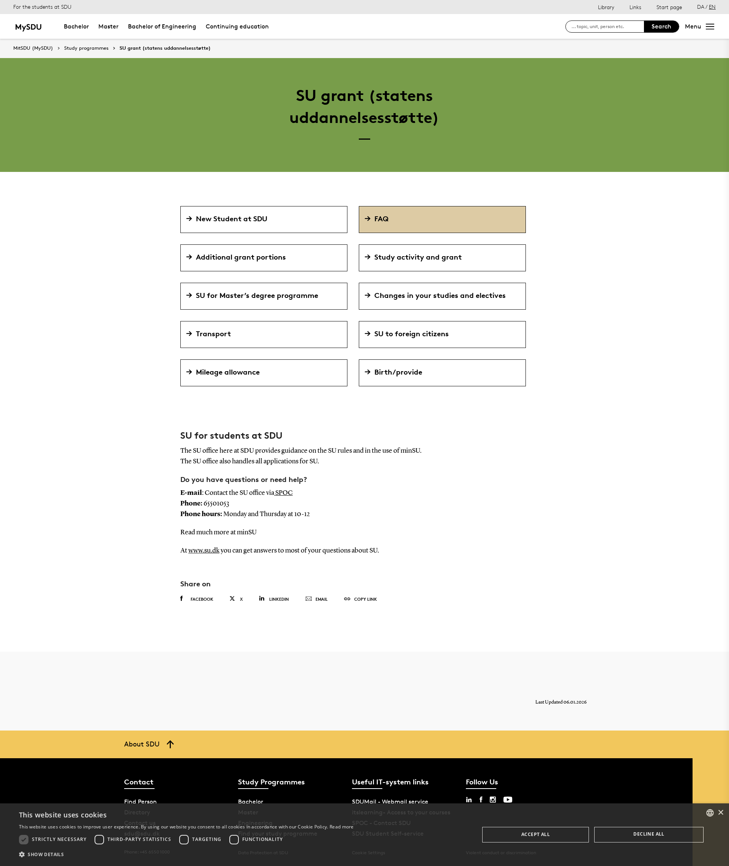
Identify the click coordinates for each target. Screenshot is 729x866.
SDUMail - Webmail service (390, 801)
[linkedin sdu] (469, 800)
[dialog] (364, 834)
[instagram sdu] (493, 800)
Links (635, 7)
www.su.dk (203, 550)
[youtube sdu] (507, 800)
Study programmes (86, 48)
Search (661, 26)
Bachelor (76, 26)
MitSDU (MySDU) (33, 48)
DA (700, 6)
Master (108, 26)
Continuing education (237, 26)
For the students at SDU (42, 6)
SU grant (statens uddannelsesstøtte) (165, 48)
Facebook (202, 599)
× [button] (720, 813)
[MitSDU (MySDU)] (29, 26)
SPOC (283, 493)
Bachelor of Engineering (162, 26)
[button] (186, 855)
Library (606, 7)
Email (322, 599)
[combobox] (710, 813)
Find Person (140, 801)
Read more (342, 826)
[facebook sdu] (481, 800)
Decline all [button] (648, 834)
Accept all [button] (535, 834)
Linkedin (279, 599)
